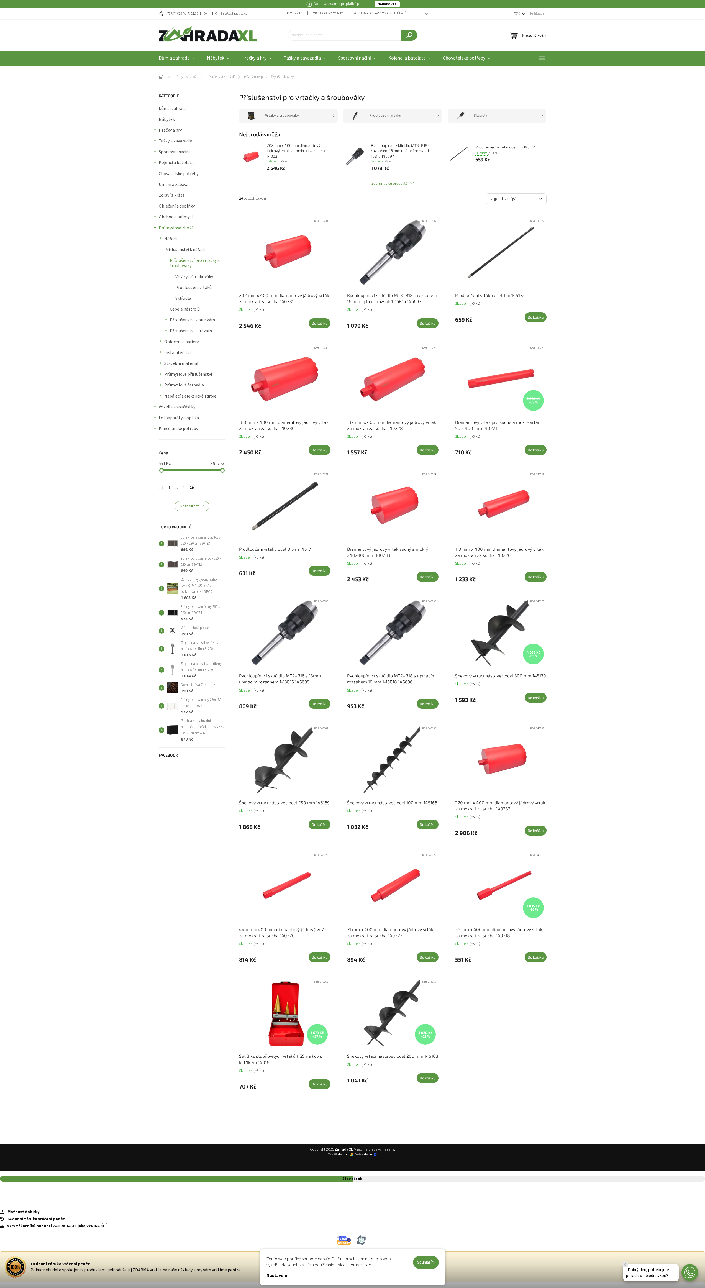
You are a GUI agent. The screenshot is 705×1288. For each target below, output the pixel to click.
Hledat (409, 35)
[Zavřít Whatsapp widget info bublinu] (625, 1264)
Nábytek (167, 119)
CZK (517, 13)
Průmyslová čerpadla (184, 385)
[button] (689, 1272)
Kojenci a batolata (176, 163)
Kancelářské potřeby (178, 429)
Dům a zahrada (173, 109)
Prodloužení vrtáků (193, 288)
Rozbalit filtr (189, 506)
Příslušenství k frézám (191, 331)
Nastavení (276, 1275)
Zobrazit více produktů (389, 183)
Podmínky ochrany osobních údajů (380, 13)
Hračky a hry (170, 130)
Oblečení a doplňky (177, 206)
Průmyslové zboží (176, 228)
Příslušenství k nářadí (184, 250)
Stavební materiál (181, 363)
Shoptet (343, 1154)
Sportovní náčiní (174, 152)
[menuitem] (177, 58)
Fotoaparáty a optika (179, 418)
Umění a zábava (173, 184)
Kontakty (294, 13)
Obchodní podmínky (328, 13)
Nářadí (170, 239)
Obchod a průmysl (176, 217)
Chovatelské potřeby (178, 174)
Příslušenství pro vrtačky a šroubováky (195, 263)
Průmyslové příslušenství (188, 374)
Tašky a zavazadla (175, 141)
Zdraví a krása (171, 195)
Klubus (367, 1154)
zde (367, 1265)
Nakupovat (387, 4)
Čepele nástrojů (185, 309)
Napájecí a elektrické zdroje (190, 396)
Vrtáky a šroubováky (194, 277)
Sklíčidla (183, 298)
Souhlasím (426, 1262)
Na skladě (181, 488)
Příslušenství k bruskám (192, 320)
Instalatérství (177, 353)
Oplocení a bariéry (181, 342)
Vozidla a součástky (177, 407)
